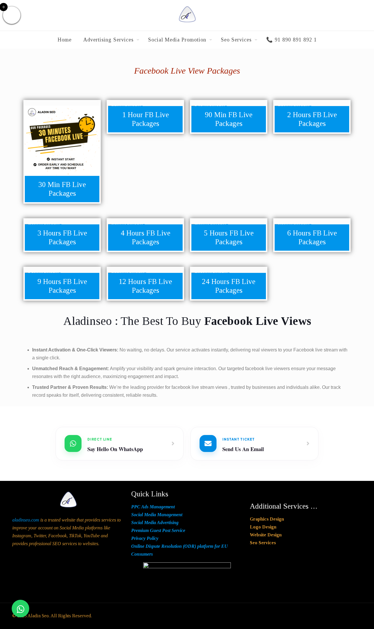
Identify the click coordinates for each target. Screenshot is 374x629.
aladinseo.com (25, 519)
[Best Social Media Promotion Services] (187, 15)
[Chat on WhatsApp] (20, 608)
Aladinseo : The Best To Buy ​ (187, 321)
